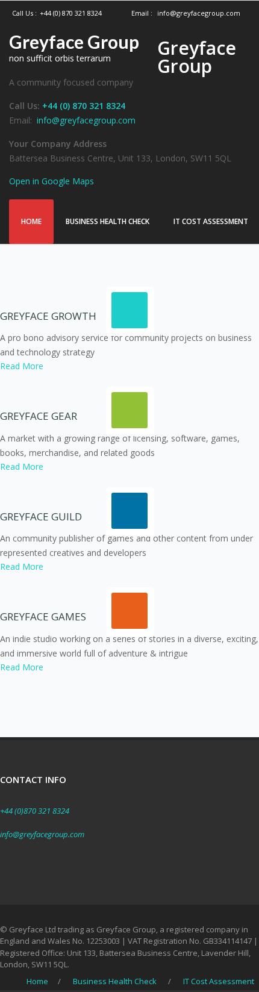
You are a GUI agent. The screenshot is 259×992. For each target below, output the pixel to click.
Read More (21, 366)
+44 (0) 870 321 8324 (71, 12)
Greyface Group (74, 41)
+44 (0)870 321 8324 (34, 810)
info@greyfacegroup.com (198, 12)
